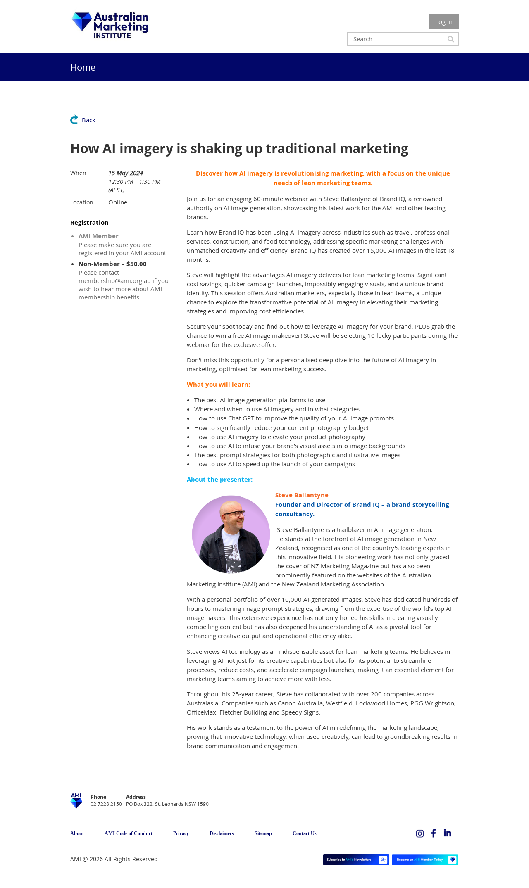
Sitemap (263, 833)
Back (88, 120)
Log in (444, 21)
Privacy (181, 833)
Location (81, 202)
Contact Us (305, 833)
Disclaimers (222, 833)
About (77, 833)
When (78, 173)
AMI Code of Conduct (129, 833)
